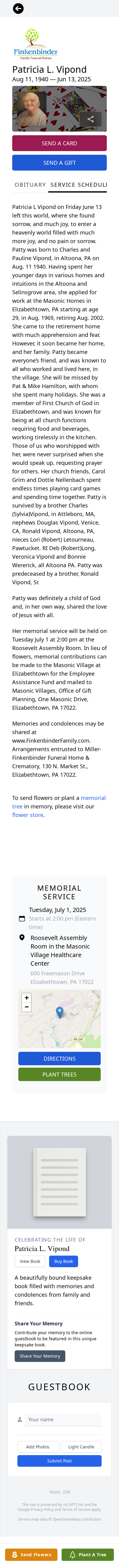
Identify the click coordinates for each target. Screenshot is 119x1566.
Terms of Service (76, 1509)
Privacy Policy (42, 1509)
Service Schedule (80, 184)
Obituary (30, 184)
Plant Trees (59, 1074)
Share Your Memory (40, 1356)
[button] (59, 1012)
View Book (30, 1261)
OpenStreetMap (66, 1519)
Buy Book (63, 1261)
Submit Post (59, 1461)
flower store (27, 814)
